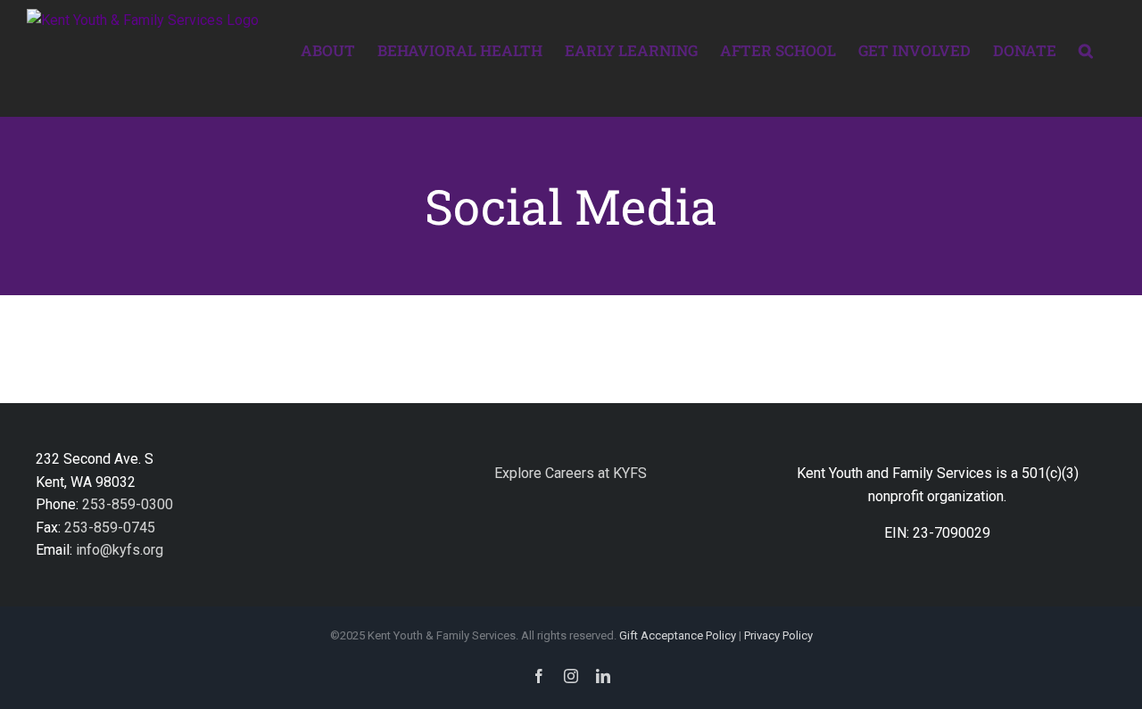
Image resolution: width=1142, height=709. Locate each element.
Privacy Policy (778, 635)
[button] (1086, 49)
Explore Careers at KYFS (570, 473)
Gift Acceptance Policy (677, 635)
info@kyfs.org (119, 549)
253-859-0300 (127, 504)
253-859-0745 (109, 527)
